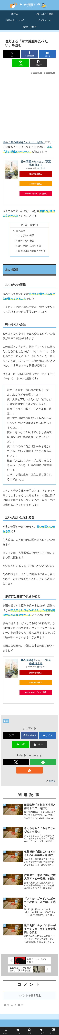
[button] (38, 63)
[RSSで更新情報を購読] (29, 770)
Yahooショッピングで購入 (36, 194)
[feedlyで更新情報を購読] (43, 762)
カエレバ (41, 168)
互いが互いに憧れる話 (29, 245)
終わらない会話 (26, 240)
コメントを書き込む (29, 995)
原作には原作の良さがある (32, 251)
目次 (25, 224)
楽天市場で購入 (35, 174)
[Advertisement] (29, 107)
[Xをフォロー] (16, 762)
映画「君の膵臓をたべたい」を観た (24, 142)
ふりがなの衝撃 (26, 235)
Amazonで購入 (35, 184)
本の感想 (20, 231)
